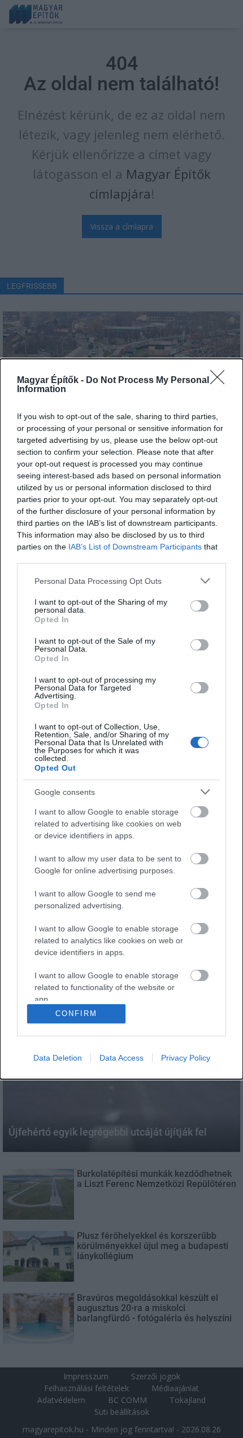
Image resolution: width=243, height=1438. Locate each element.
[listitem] (121, 581)
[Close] (221, 381)
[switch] (199, 606)
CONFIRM (76, 1013)
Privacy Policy (185, 1057)
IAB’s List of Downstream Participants (135, 546)
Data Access (121, 1057)
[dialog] (121, 719)
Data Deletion (57, 1057)
